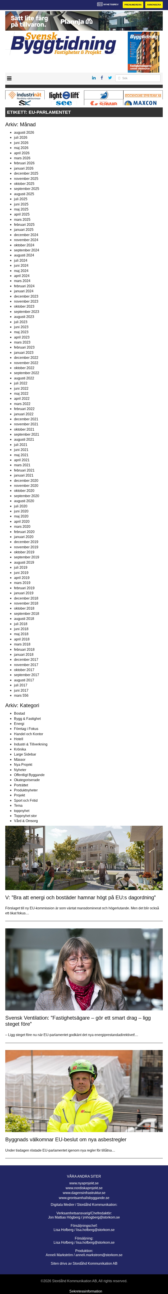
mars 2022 (22, 404)
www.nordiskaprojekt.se (84, 1188)
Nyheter (20, 770)
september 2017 (26, 675)
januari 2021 (23, 475)
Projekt (19, 795)
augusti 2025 (24, 194)
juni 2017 (21, 690)
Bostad (19, 713)
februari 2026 (24, 163)
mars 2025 (22, 219)
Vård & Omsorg (26, 821)
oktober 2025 (24, 184)
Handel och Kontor (28, 734)
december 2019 (26, 542)
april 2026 (22, 153)
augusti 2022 (24, 378)
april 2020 (22, 521)
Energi (19, 724)
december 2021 (26, 419)
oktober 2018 (24, 608)
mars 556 (21, 695)
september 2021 (26, 434)
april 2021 (22, 460)
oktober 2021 (24, 429)
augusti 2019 (24, 562)
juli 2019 (20, 567)
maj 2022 (21, 393)
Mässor (19, 759)
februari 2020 (24, 532)
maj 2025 (21, 209)
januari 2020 (23, 537)
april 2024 (22, 276)
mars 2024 (22, 281)
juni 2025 (21, 204)
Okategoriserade (27, 780)
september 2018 (26, 613)
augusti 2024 (24, 255)
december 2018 (26, 598)
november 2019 (26, 547)
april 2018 (22, 639)
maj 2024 (21, 271)
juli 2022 (20, 383)
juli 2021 (20, 445)
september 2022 (26, 373)
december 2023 (26, 296)
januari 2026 (23, 168)
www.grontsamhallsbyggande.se (84, 1198)
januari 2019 (23, 593)
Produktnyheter (26, 790)
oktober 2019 (24, 552)
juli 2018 (20, 624)
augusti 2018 (24, 619)
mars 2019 (22, 583)
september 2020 (26, 496)
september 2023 (26, 312)
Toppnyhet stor (25, 816)
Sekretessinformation (85, 1291)
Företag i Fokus (26, 729)
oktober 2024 (24, 245)
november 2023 (26, 301)
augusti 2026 (24, 132)
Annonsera (154, 5)
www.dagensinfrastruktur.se (84, 1193)
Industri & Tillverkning (30, 744)
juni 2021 (21, 450)
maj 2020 (21, 516)
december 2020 (26, 480)
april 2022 (22, 398)
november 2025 (26, 179)
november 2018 (26, 603)
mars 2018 (22, 644)
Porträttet (21, 785)
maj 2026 (21, 148)
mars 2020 (22, 526)
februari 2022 (24, 409)
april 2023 (22, 337)
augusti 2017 (24, 680)
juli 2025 (20, 199)
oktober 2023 (24, 306)
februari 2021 (24, 470)
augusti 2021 (24, 439)
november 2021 (26, 424)
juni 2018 (21, 629)
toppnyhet (21, 811)
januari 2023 (23, 352)
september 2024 (26, 250)
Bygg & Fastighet (27, 719)
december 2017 (26, 659)
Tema (18, 805)
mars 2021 (22, 465)
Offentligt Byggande (29, 775)
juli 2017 (20, 685)
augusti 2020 (24, 501)
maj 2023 (21, 332)
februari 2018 (24, 649)
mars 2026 (22, 158)
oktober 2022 (24, 368)
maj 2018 (21, 634)
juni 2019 (21, 573)
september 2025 (26, 189)
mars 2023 (22, 342)
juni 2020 (21, 511)
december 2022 (26, 357)
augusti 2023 (24, 317)
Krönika (20, 749)
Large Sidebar (25, 754)
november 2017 (26, 665)
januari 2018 (23, 654)
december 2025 (26, 173)
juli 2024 (20, 260)
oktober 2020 (24, 491)
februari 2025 (24, 224)
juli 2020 (20, 506)
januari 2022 (23, 414)
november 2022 (26, 363)
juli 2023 (20, 322)
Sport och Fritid (26, 800)
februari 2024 (24, 286)
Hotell (18, 739)
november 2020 (26, 485)
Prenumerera (133, 5)
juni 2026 (21, 143)
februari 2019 (24, 588)
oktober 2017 (24, 670)
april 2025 (22, 214)
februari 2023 (24, 347)
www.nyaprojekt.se (84, 1183)
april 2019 (22, 578)
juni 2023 (21, 327)
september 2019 (26, 557)
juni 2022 (21, 388)
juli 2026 (20, 137)
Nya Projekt (23, 764)
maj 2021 (21, 455)
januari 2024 (23, 291)
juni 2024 (21, 265)
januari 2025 (23, 229)
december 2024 (26, 235)
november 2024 (26, 240)
